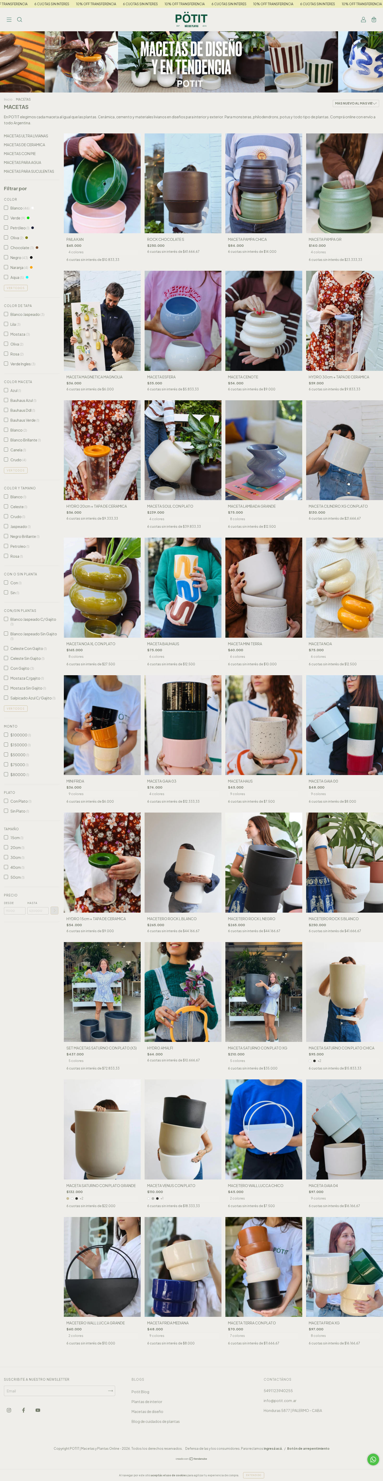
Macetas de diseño (147, 1411)
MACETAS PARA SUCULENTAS (29, 171)
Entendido (253, 1475)
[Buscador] (19, 19)
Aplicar (54, 910)
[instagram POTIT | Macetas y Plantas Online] (9, 1410)
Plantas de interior (147, 1401)
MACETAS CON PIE (20, 153)
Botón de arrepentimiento (308, 1449)
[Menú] (9, 19)
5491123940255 (278, 1390)
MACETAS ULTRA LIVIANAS (26, 135)
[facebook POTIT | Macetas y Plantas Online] (23, 1410)
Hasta (32, 903)
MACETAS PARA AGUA (22, 162)
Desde (9, 903)
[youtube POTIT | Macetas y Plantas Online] (38, 1410)
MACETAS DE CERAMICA (24, 144)
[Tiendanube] (191, 1459)
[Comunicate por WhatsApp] (373, 1459)
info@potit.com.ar (280, 1400)
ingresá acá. (273, 1449)
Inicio (8, 99)
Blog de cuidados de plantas (156, 1421)
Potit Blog (140, 1391)
